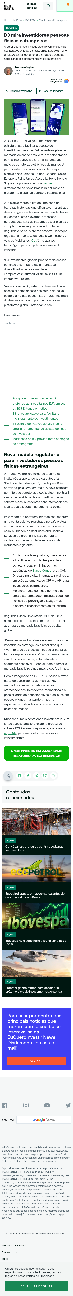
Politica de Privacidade (40, 1276)
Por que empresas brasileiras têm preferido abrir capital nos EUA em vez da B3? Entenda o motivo (39, 403)
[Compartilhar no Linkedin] (19, 775)
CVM (34, 240)
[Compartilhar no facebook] (27, 775)
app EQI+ (10, 733)
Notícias (17, 20)
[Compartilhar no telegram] (36, 775)
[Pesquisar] (48, 6)
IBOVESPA (30, 20)
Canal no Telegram (53, 91)
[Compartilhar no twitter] (44, 775)
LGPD (5, 1259)
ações (48, 183)
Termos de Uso (10, 1252)
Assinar (36, 1060)
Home (7, 20)
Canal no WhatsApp (21, 91)
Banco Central (42, 570)
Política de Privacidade (14, 1245)
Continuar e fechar (36, 1286)
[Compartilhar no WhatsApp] (53, 775)
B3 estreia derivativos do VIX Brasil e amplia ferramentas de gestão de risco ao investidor (39, 428)
